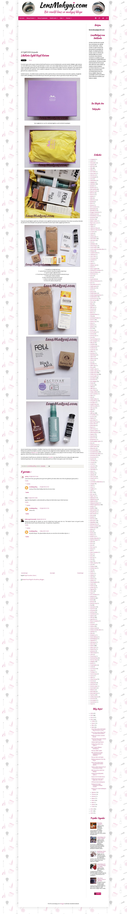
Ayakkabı (92, 182)
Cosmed (92, 260)
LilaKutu (92, 475)
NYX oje (92, 557)
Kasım (93, 723)
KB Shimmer (93, 439)
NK (91, 550)
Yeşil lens (92, 695)
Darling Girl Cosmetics (95, 270)
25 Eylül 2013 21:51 (44, 487)
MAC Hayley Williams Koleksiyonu (96, 748)
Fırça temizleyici (94, 339)
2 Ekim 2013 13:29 (44, 531)
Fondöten (92, 344)
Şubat (93, 804)
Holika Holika (93, 399)
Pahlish (92, 575)
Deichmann (93, 274)
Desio (91, 275)
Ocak (93, 806)
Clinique (92, 251)
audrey (26, 476)
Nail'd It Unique (94, 540)
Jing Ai (91, 427)
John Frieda (93, 429)
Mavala (92, 517)
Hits (91, 397)
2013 (91, 719)
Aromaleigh (93, 177)
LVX (91, 490)
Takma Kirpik (93, 652)
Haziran (94, 796)
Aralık (93, 721)
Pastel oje (92, 585)
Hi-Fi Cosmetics (94, 393)
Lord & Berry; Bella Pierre (96, 482)
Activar (92, 161)
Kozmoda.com (94, 455)
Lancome (92, 466)
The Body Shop (94, 658)
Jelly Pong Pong (94, 422)
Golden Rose (93, 372)
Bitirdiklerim (93, 210)
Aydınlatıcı (92, 184)
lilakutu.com (35, 452)
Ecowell (92, 305)
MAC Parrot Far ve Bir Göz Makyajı (97, 771)
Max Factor (93, 520)
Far (91, 328)
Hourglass (92, 402)
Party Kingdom (94, 582)
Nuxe (91, 554)
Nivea (91, 549)
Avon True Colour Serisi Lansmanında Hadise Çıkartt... (97, 764)
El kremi (92, 309)
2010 (91, 813)
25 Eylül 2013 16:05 (32, 498)
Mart (93, 802)
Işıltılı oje (92, 413)
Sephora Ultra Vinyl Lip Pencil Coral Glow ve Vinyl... (98, 767)
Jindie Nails (93, 425)
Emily (91, 316)
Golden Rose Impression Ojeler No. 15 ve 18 (97, 779)
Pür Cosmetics (93, 594)
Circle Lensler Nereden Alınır (97, 249)
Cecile (91, 233)
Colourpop (93, 258)
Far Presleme (93, 332)
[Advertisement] (52, 36)
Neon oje (92, 547)
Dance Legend (93, 268)
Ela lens (92, 311)
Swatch (92, 645)
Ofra (91, 559)
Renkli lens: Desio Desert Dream (101, 852)
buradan (50, 457)
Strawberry (93, 635)
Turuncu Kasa (93, 674)
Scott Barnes (93, 614)
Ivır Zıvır (92, 416)
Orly (91, 570)
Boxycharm (93, 217)
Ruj (91, 605)
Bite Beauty (93, 208)
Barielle (92, 186)
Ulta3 (91, 677)
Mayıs (93, 798)
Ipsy (91, 411)
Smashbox (93, 624)
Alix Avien (92, 166)
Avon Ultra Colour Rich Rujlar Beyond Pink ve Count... (98, 729)
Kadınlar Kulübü (94, 430)
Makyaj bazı (93, 497)
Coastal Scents (94, 252)
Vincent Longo (93, 686)
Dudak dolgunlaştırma (95, 295)
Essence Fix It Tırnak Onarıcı (98, 776)
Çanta (91, 263)
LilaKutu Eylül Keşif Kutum (97, 742)
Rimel (91, 600)
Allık (91, 168)
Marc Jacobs (93, 513)
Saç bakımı (93, 607)
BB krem (92, 193)
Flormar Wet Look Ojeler (97, 757)
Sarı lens (92, 612)
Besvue (92, 205)
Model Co (92, 536)
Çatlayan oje (93, 265)
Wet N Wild (93, 691)
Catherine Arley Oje (95, 230)
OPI (91, 564)
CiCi (91, 242)
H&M (91, 386)
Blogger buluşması (95, 212)
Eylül (93, 727)
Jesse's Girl (93, 423)
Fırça (91, 337)
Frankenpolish (93, 346)
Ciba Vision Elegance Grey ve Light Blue (101, 879)
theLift (91, 663)
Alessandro (93, 163)
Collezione (93, 254)
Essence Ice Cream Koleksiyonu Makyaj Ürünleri (96, 785)
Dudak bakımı (93, 293)
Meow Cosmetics (94, 526)
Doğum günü (93, 286)
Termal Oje (93, 656)
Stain (91, 633)
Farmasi (92, 334)
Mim (91, 531)
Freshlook (92, 348)
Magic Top (93, 496)
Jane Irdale (93, 420)
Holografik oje (93, 400)
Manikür (92, 508)
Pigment (92, 589)
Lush (91, 485)
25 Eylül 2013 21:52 (44, 508)
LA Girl (92, 464)
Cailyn (91, 226)
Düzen (92, 302)
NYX (91, 556)
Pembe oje (93, 587)
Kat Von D (92, 437)
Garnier (92, 360)
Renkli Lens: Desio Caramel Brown (98, 736)
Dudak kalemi (93, 297)
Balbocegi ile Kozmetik (30, 519)
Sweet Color (93, 647)
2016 (91, 713)
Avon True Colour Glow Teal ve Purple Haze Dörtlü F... (98, 733)
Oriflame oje (93, 568)
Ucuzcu (92, 675)
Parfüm (92, 580)
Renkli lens (93, 598)
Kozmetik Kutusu (94, 452)
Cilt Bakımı (93, 244)
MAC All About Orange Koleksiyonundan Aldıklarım (96, 754)
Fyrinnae (92, 353)
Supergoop (93, 642)
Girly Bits (92, 363)
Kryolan (92, 459)
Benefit (92, 201)
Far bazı (92, 330)
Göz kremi (92, 379)
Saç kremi (92, 608)
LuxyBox (92, 489)
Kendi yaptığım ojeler (95, 441)
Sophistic (92, 631)
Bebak (92, 196)
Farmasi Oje (93, 335)
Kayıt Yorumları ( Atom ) (30, 575)
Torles (92, 670)
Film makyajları (94, 341)
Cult (91, 261)
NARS (91, 541)
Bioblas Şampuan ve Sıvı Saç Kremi (98, 759)
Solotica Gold (93, 628)
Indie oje (92, 408)
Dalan (91, 267)
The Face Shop (94, 660)
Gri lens (92, 385)
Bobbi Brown (93, 214)
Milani (91, 529)
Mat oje (92, 515)
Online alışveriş (94, 563)
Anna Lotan (93, 173)
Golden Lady (93, 369)
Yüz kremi (92, 698)
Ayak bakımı (93, 180)
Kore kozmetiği (94, 450)
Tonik (91, 667)
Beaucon (92, 194)
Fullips (92, 351)
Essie (91, 323)
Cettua (92, 235)
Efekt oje (92, 307)
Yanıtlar (28, 484)
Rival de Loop (93, 603)
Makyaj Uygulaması (95, 504)
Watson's (92, 689)
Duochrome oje (94, 298)
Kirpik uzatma (93, 446)
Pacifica (92, 573)
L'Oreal (92, 462)
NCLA (91, 543)
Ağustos (94, 792)
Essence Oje (93, 321)
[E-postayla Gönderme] (49, 466)
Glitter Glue (93, 365)
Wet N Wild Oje (94, 693)
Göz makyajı (93, 381)
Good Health (93, 376)
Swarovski (92, 644)
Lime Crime (93, 476)
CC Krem (92, 231)
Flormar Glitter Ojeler (96, 750)
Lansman (92, 467)
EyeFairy (92, 325)
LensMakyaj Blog (31, 466)
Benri (91, 203)
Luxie (91, 487)
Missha (92, 533)
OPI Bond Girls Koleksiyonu (98, 782)
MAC (91, 492)
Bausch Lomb (93, 191)
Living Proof (93, 478)
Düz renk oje (93, 300)
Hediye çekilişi (93, 392)
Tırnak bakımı (93, 665)
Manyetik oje (93, 512)
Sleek (91, 622)
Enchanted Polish (94, 318)
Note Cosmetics (94, 552)
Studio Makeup (94, 637)
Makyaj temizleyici (94, 503)
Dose (91, 290)
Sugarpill (92, 640)
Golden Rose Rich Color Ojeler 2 (97, 744)
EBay (91, 304)
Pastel (91, 584)
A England (92, 159)
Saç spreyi (92, 610)
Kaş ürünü (92, 436)
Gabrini (92, 356)
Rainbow (92, 596)
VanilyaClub (93, 682)
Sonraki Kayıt (24, 573)
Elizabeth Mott (93, 314)
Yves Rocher (93, 702)
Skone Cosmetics (94, 621)
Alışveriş (92, 164)
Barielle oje (93, 187)
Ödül (91, 571)
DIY (91, 277)
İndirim (92, 418)
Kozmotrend (93, 457)
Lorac (91, 480)
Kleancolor (93, 448)
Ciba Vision (93, 240)
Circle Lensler (93, 247)
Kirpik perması (94, 445)
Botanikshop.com (94, 215)
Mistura (92, 534)
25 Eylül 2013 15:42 (33, 476)
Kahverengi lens (94, 432)
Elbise (91, 312)
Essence (92, 319)
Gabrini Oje (93, 358)
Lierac (91, 471)
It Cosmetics (93, 415)
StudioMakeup (93, 638)
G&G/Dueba (93, 355)
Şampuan (92, 651)
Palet (91, 577)
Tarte (91, 654)
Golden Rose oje (94, 374)
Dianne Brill (93, 279)
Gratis (91, 383)
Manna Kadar (93, 510)
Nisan (93, 800)
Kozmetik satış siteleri (95, 453)
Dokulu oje (93, 288)
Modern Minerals (94, 538)
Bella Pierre (93, 200)
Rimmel (92, 601)
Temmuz (94, 794)
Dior (91, 282)
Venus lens (93, 684)
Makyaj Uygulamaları (42, 18)
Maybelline (93, 522)
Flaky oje (92, 342)
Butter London (94, 221)
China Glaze (93, 238)
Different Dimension (95, 281)
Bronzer (92, 219)
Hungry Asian (93, 404)
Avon (91, 178)
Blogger (62, 903)
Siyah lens (92, 619)
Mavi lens (92, 519)
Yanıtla (26, 480)
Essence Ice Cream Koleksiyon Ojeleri (98, 789)
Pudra (91, 591)
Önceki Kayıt (80, 573)
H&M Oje (92, 388)
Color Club (93, 256)
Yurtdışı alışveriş (94, 697)
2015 (91, 715)
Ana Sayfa (22, 18)
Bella (91, 198)
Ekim (93, 725)
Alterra (92, 170)
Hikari (91, 395)
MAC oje (92, 494)
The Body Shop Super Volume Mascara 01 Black (98, 739)
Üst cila (92, 681)
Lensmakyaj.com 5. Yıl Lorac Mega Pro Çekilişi (101, 865)
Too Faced (93, 668)
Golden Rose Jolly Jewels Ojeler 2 (97, 774)
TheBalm (92, 661)
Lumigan (92, 483)
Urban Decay (93, 679)
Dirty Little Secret (94, 284)
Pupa (91, 593)
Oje (91, 561)
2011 (91, 811)
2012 (91, 809)
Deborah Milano (94, 272)
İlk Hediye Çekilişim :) (99, 823)
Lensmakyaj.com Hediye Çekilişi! (101, 837)
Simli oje (92, 617)
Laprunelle (93, 469)
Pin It (30, 60)
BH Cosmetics (93, 207)
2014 (91, 717)
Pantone (92, 578)
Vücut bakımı (93, 688)
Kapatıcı (92, 434)
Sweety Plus (93, 649)
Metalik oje (93, 527)
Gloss (91, 367)
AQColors (92, 175)
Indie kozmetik (94, 406)
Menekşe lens (93, 524)
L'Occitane (93, 460)
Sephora (92, 615)
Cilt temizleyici (93, 245)
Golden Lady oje (94, 371)
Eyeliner (92, 327)
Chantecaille (93, 237)
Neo (91, 545)
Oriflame (92, 566)
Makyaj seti (93, 501)
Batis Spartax (93, 189)
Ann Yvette (93, 171)
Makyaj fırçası (93, 499)
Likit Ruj (92, 473)
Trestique (92, 672)
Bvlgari (92, 224)
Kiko (91, 443)
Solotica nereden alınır (95, 630)
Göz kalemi (93, 378)
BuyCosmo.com (94, 223)
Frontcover (93, 349)
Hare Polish (93, 390)
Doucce (92, 291)
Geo (91, 362)
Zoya (91, 704)
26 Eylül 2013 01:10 (41, 519)
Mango (92, 506)
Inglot (91, 409)
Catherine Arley (94, 228)
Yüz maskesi (93, 700)
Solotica (92, 626)
